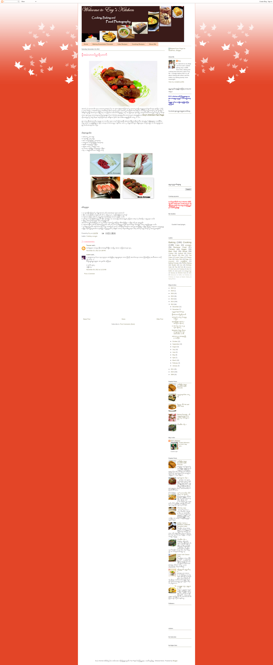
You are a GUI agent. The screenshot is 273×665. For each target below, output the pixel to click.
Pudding (181, 269)
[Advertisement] (123, 297)
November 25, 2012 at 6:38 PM (96, 250)
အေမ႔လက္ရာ (187, 271)
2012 (172, 304)
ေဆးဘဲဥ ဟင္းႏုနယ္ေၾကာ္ (178, 326)
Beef (188, 269)
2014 (172, 299)
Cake (177, 245)
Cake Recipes (122, 44)
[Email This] (106, 233)
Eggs (187, 259)
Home (86, 44)
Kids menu (174, 269)
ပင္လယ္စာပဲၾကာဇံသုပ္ (178, 312)
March (174, 360)
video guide (178, 271)
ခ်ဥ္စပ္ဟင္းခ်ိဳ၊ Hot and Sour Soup (183, 405)
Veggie (184, 249)
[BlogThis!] (108, 233)
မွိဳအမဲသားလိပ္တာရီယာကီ (179, 314)
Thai (176, 267)
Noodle (174, 265)
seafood (180, 253)
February (175, 363)
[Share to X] (111, 233)
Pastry (189, 253)
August (174, 347)
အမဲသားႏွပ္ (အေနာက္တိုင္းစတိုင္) (179, 337)
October (175, 341)
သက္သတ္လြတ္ (183, 261)
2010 (172, 372)
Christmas (170, 276)
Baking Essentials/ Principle (103, 44)
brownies (188, 267)
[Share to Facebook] (113, 233)
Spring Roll (171, 278)
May (174, 355)
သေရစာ (94, 236)
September (176, 344)
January (175, 366)
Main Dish (172, 251)
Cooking (88, 236)
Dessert (174, 255)
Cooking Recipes (138, 44)
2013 (172, 301)
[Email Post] (102, 233)
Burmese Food (180, 247)
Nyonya (173, 273)
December (175, 306)
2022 (172, 288)
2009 (172, 374)
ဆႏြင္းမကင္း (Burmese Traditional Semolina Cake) (183, 524)
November (175, 309)
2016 (172, 293)
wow (190, 273)
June (174, 352)
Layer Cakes (179, 257)
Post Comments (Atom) (127, 324)
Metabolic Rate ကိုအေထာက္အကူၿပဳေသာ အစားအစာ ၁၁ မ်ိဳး (179, 332)
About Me (152, 44)
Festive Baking (186, 263)
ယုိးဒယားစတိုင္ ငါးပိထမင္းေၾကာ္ (183, 493)
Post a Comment (89, 273)
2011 (172, 369)
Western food (182, 273)
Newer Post (86, 319)
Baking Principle (173, 263)
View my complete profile (176, 82)
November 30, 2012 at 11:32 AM (96, 269)
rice (181, 265)
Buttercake (173, 274)
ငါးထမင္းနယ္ (181, 508)
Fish (181, 267)
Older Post (160, 319)
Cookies (171, 253)
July (173, 349)
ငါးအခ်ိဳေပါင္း (182, 424)
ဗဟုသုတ (171, 261)
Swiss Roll (178, 259)
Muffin (170, 271)
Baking (172, 242)
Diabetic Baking (186, 276)
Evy (179, 61)
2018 (172, 291)
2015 (172, 296)
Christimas (187, 274)
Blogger (175, 661)
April (174, 357)
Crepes (177, 276)
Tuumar (88, 245)
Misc (182, 255)
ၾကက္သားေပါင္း (182, 478)
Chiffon (180, 274)
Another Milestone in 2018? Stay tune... (184, 444)
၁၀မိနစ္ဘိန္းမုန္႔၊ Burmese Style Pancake (182, 386)
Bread (185, 251)
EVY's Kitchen (175, 441)
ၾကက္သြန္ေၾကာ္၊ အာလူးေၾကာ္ (178, 322)
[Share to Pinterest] (115, 233)
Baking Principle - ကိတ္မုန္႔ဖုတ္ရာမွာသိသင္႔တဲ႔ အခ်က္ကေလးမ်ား (183, 417)
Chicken (171, 249)
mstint (88, 254)
